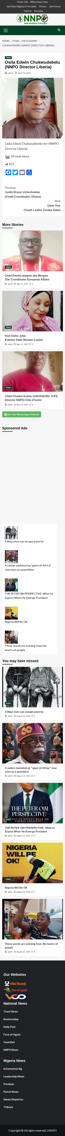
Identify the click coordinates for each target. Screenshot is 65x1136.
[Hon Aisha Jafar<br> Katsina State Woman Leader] (32, 311)
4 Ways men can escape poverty (24, 541)
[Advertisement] (32, 475)
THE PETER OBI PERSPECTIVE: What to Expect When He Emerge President (29, 595)
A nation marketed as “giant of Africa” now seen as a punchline (28, 567)
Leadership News (13, 1076)
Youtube (38, 10)
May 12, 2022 (22, 284)
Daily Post (9, 1026)
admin (11, 73)
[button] (5, 30)
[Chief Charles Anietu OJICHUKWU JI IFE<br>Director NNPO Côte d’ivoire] (32, 371)
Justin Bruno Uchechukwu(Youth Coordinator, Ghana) (23, 192)
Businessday (11, 1019)
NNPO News (10, 1049)
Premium (8, 1084)
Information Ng (12, 1068)
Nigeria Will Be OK (16, 621)
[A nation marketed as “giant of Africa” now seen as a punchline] (32, 743)
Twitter (27, 10)
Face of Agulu (11, 1034)
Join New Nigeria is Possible (21, 6)
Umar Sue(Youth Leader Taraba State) (42, 205)
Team (8, 58)
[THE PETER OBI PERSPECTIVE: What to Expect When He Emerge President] (32, 803)
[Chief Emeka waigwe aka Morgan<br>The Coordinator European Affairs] (32, 251)
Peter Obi (22, 1)
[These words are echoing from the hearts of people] (32, 919)
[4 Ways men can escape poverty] (32, 687)
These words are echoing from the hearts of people (26, 648)
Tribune (8, 1107)
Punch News (10, 1091)
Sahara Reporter (13, 1099)
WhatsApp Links (39, 1)
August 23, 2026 (23, 716)
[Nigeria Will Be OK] (32, 863)
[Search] (59, 30)
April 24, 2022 (24, 73)
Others (43, 6)
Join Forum (54, 6)
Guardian (9, 1042)
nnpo (8, 703)
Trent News (10, 1011)
